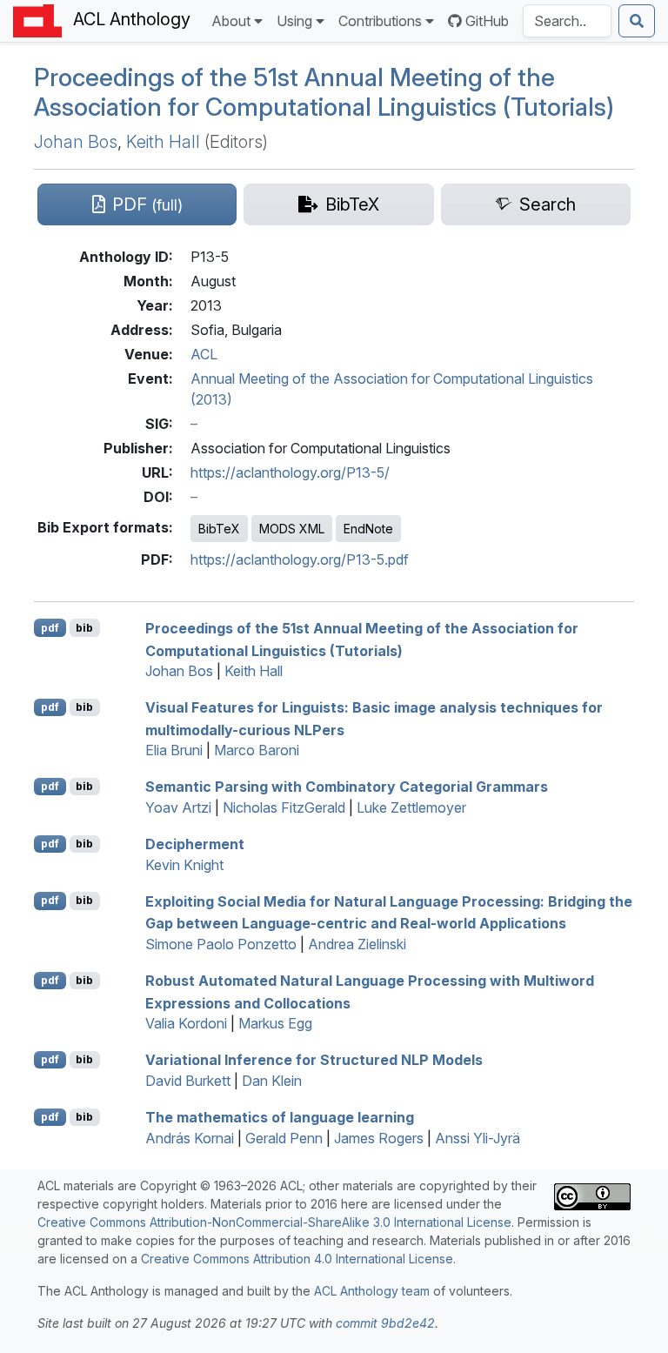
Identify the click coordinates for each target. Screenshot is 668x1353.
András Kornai (189, 1138)
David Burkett (187, 1080)
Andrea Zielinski (357, 944)
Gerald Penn (284, 1138)
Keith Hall (163, 141)
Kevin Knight (184, 865)
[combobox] (567, 20)
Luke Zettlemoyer (411, 807)
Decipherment (194, 844)
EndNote (368, 528)
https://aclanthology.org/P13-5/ (290, 472)
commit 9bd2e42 (385, 1323)
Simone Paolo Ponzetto (221, 944)
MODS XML (291, 528)
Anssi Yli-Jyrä (477, 1138)
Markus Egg (275, 1023)
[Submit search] (636, 20)
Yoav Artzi (178, 807)
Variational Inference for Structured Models (314, 1059)
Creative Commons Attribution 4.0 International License (297, 1258)
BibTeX (219, 528)
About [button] (230, 21)
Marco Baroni (256, 750)
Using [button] (294, 21)
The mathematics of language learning (279, 1117)
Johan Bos (75, 141)
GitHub (487, 21)
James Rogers (379, 1138)
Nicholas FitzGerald (284, 807)
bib (84, 627)
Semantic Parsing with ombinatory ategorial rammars (346, 786)
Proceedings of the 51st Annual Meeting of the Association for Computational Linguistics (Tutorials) (324, 92)
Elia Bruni (174, 750)
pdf (50, 627)
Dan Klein (272, 1080)
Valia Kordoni (186, 1023)
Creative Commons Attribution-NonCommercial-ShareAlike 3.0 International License (274, 1222)
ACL (203, 354)
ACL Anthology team (372, 1290)
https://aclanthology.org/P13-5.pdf (299, 559)
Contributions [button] (380, 21)
